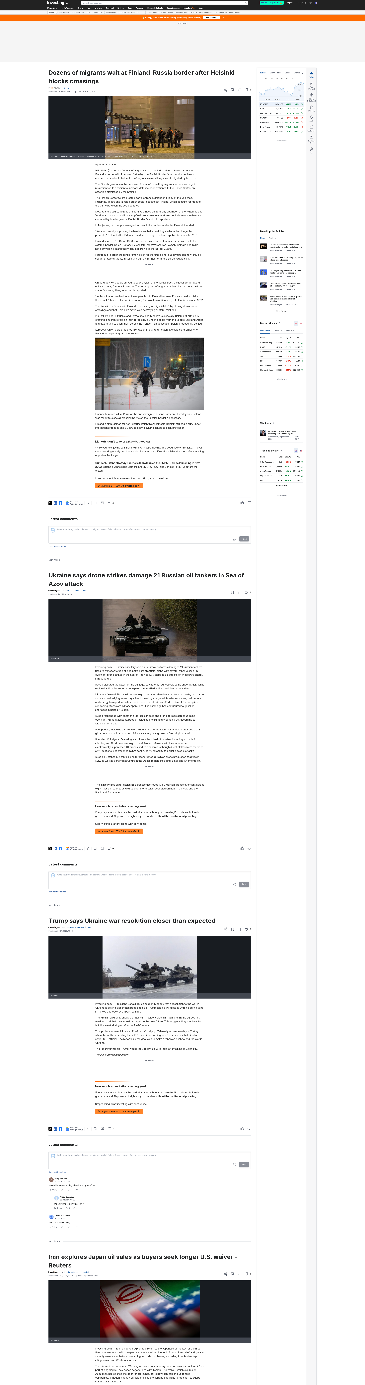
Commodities (98, 12)
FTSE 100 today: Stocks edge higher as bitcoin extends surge (286, 217)
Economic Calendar (155, 8)
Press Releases (235, 12)
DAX (262, 67)
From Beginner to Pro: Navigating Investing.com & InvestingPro (282, 391)
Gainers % (278, 289)
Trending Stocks (269, 409)
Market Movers (268, 282)
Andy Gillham (61, 1137)
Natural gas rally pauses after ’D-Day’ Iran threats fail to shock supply (285, 230)
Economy (140, 12)
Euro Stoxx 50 (266, 72)
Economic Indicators (127, 12)
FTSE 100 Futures (267, 90)
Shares (297, 32)
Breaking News (78, 12)
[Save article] (232, 48)
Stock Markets (111, 12)
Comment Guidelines (57, 505)
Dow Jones (265, 86)
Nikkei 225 (264, 81)
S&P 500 (263, 77)
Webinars (265, 382)
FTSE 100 (264, 63)
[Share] (225, 48)
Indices (263, 32)
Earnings (193, 12)
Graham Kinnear (62, 1174)
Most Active (265, 289)
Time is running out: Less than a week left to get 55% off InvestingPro (285, 243)
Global (66, 47)
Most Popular (64, 12)
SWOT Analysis (221, 12)
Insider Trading (167, 12)
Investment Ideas (205, 12)
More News (281, 270)
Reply (54, 1148)
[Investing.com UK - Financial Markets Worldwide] (58, 3)
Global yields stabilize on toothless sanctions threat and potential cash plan (286, 204)
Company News (181, 12)
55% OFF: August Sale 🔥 (271, 3)
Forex (88, 12)
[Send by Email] (102, 461)
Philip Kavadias (67, 1156)
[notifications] (310, 2)
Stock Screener (173, 8)
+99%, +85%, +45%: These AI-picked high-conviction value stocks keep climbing (286, 257)
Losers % (290, 289)
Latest (51, 12)
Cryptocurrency (153, 12)
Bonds (287, 32)
